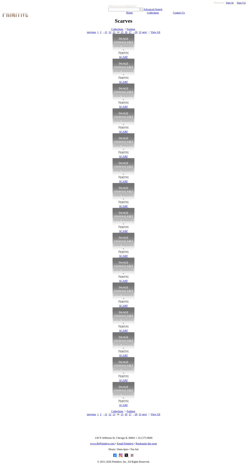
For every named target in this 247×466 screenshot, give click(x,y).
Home (129, 12)
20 (136, 32)
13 (114, 32)
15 (122, 32)
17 (130, 32)
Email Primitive (125, 443)
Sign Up (241, 2)
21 (140, 32)
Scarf (123, 57)
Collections (153, 12)
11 (106, 32)
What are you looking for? (122, 6)
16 (126, 32)
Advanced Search (152, 9)
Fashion (131, 29)
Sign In (230, 2)
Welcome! (219, 2)
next (144, 32)
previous (91, 32)
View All (155, 32)
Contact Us (179, 12)
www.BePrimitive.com (102, 443)
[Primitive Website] (123, 432)
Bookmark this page (146, 443)
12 (110, 32)
